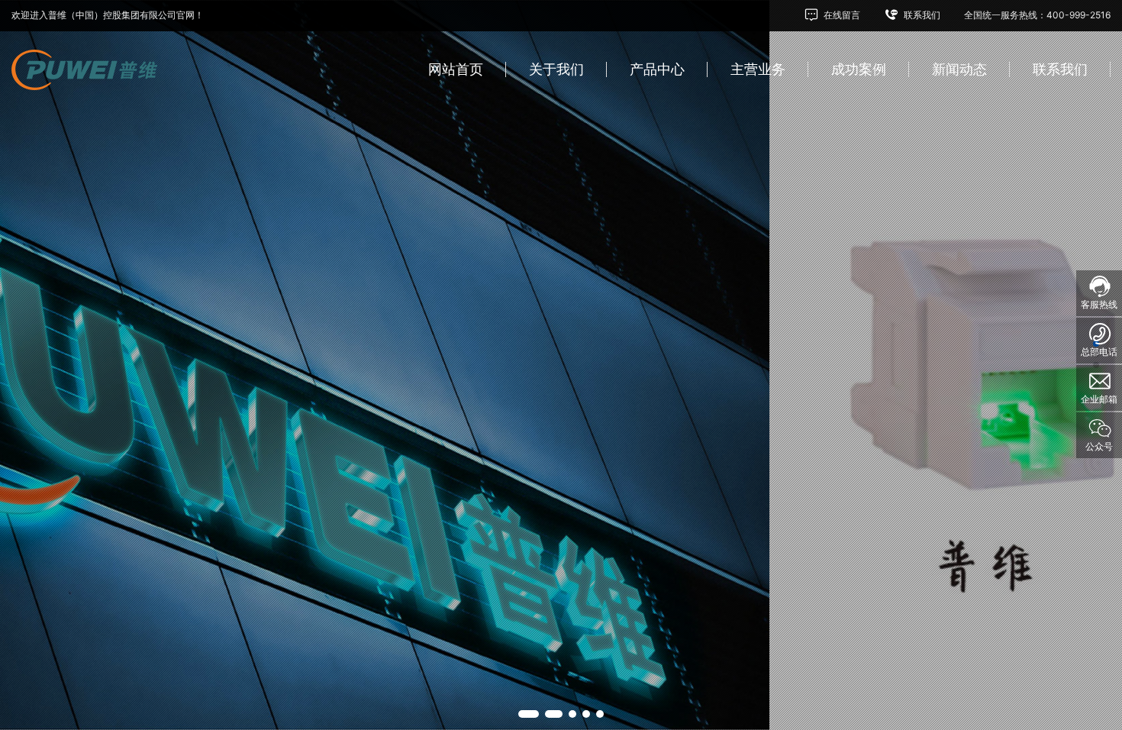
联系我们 (920, 15)
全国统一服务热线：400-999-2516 (1037, 15)
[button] (522, 714)
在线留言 (840, 15)
